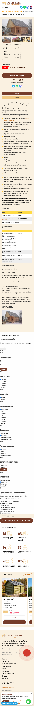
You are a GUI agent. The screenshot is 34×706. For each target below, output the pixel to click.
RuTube (31, 7)
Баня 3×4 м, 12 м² (14, 601)
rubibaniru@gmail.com (8, 687)
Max (27, 7)
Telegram (21, 7)
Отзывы (4, 676)
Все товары (28, 575)
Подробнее (14, 617)
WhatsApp (24, 7)
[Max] (20, 86)
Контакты (5, 678)
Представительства (8, 673)
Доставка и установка (9, 664)
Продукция (5, 661)
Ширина (2, 365)
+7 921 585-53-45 (6, 7)
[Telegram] (13, 86)
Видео (4, 668)
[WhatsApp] (17, 86)
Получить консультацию (17, 75)
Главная (4, 659)
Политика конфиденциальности (10, 649)
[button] (30, 4)
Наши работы (6, 666)
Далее (3, 369)
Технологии (5, 671)
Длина (1, 361)
